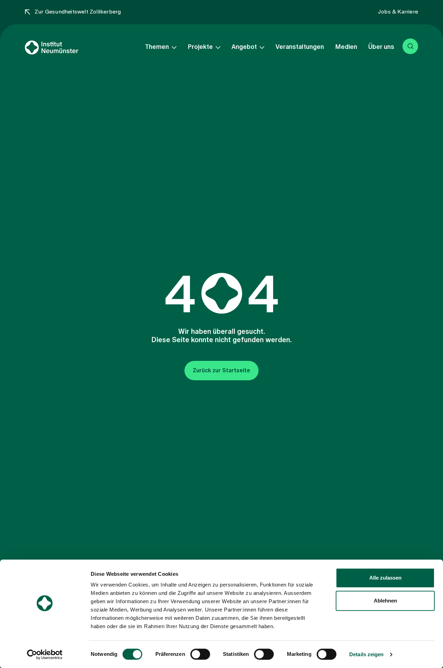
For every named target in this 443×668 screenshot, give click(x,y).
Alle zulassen (385, 578)
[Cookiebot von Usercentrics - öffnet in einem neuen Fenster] (45, 654)
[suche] (410, 46)
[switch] (200, 654)
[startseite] (63, 47)
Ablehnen (385, 601)
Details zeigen (366, 654)
